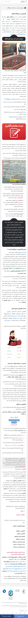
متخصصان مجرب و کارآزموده (17, 187)
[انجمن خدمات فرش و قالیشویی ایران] (4, 591)
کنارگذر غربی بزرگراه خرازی (20, 569)
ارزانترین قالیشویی (20, 554)
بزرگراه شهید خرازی (22, 566)
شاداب (24, 573)
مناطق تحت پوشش (20, 515)
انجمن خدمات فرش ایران (21, 23)
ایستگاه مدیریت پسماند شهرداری (19, 561)
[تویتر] (24, 613)
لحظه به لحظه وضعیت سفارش (13, 445)
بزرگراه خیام (7, 564)
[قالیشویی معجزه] (24, 2)
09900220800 (22, 34)
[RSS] (3, 613)
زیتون (21, 571)
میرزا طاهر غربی (16, 571)
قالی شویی (24, 281)
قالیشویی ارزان (14, 554)
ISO (21, 268)
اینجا (8, 520)
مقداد (12, 566)
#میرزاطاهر (22, 511)
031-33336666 (8, 32)
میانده (11, 571)
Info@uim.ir (22, 610)
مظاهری (15, 566)
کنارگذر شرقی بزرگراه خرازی (8, 569)
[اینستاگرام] (16, 613)
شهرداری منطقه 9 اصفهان (15, 559)
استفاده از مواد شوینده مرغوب (17, 194)
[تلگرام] (11, 613)
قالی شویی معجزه (22, 382)
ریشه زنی (15, 316)
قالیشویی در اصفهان (14, 75)
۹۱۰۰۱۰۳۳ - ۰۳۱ (12, 606)
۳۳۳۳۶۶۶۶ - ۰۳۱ (22, 603)
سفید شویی (23, 314)
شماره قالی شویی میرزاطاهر (19, 552)
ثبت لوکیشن (20, 438)
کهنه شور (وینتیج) (7, 314)
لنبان (7, 566)
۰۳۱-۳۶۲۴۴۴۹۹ (7, 2)
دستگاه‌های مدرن (19, 200)
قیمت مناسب (20, 209)
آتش (9, 566)
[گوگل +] (20, 613)
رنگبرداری (9, 311)
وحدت (24, 571)
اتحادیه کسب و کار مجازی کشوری (19, 21)
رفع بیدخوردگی (16, 318)
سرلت (8, 571)
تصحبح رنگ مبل (8, 320)
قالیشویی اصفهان (9, 26)
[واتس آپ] (7, 613)
